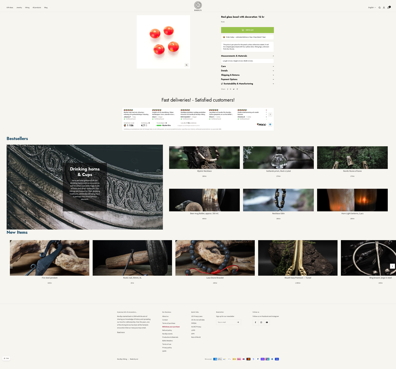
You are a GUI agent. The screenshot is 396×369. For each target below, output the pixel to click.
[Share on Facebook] (227, 89)
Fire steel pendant (49, 277)
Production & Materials (170, 337)
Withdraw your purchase (171, 327)
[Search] (380, 8)
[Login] (384, 7)
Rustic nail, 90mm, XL (132, 277)
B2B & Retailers (167, 341)
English (371, 7)
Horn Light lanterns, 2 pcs (352, 213)
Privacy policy (167, 347)
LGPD (193, 330)
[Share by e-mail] (237, 89)
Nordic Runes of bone (352, 171)
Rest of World (196, 337)
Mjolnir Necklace (204, 171)
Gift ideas (10, 7)
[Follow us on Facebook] (255, 322)
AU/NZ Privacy (196, 327)
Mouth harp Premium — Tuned (298, 277)
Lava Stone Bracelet (215, 277)
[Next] (392, 266)
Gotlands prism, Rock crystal (278, 171)
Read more (121, 332)
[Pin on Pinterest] (230, 89)
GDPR (164, 351)
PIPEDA (193, 323)
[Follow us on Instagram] (261, 322)
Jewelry (19, 7)
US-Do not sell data (197, 320)
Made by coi (134, 359)
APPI (192, 334)
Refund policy (167, 330)
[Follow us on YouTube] (267, 322)
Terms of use (166, 344)
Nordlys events (167, 334)
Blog (45, 7)
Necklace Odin (278, 213)
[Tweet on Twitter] (234, 89)
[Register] (238, 322)
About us (165, 316)
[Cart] (388, 8)
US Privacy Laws (196, 316)
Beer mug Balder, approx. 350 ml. (204, 213)
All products (37, 7)
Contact (165, 320)
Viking (27, 7)
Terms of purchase (168, 323)
